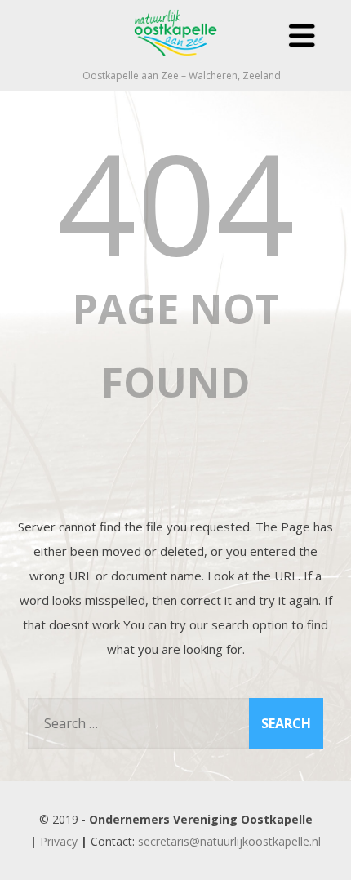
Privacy (59, 841)
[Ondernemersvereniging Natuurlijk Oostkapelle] (175, 60)
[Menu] (302, 36)
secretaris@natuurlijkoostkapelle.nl (229, 841)
